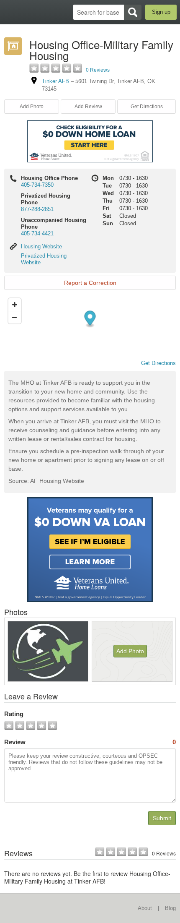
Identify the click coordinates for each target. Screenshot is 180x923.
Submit (162, 818)
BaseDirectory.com (10, 12)
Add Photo (130, 651)
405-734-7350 (37, 185)
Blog (170, 908)
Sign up (161, 12)
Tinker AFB (55, 81)
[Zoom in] (14, 304)
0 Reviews (98, 70)
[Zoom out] (14, 317)
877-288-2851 (37, 209)
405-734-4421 (37, 233)
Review (90, 742)
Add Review (88, 107)
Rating (13, 713)
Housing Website (41, 246)
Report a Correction (90, 282)
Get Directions (147, 107)
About (145, 908)
